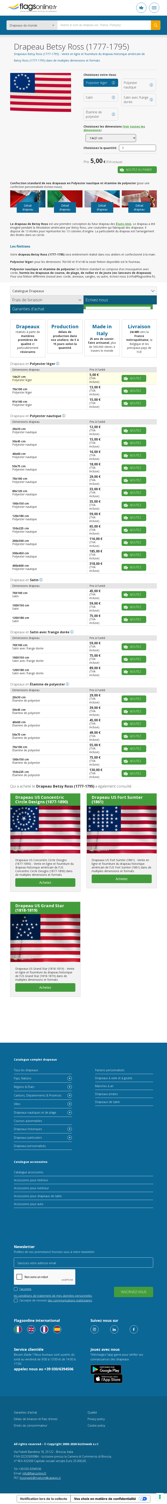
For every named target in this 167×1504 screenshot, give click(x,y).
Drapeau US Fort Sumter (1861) (117, 799)
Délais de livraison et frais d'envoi (35, 1419)
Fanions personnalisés (109, 1070)
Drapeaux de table (107, 1102)
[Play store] (105, 1369)
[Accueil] (32, 7)
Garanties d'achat (25, 1412)
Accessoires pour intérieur (31, 1180)
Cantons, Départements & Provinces (38, 1095)
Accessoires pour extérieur (31, 1188)
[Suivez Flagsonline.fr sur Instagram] (94, 1329)
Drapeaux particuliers (28, 1137)
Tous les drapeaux (26, 1070)
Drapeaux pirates (106, 1094)
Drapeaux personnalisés (30, 1146)
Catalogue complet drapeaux (35, 1059)
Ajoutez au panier (139, 170)
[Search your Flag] (155, 25)
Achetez (45, 882)
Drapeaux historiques (28, 1129)
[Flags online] (31, 1329)
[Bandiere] (18, 1329)
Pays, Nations (22, 1078)
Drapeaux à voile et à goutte (113, 1078)
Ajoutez (135, 378)
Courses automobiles (28, 1121)
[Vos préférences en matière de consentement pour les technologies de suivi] (160, 1497)
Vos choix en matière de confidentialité (105, 1499)
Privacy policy (96, 1419)
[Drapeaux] (44, 1329)
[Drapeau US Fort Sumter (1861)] (122, 829)
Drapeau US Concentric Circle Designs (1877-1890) (41, 799)
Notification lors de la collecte (43, 1499)
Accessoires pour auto (28, 1204)
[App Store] (108, 1378)
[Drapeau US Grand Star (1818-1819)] (45, 938)
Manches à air (104, 1086)
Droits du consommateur (30, 1425)
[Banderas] (57, 1329)
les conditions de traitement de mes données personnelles (53, 1296)
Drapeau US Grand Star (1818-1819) (39, 908)
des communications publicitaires (70, 1300)
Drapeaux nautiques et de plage (35, 1112)
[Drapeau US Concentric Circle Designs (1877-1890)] (45, 829)
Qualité (92, 1412)
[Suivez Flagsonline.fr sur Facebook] (134, 1329)
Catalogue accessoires (30, 1162)
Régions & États (24, 1087)
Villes (17, 1104)
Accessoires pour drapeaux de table (38, 1196)
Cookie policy (96, 1425)
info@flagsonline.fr (34, 1473)
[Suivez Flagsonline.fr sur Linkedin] (114, 1329)
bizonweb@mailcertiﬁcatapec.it (40, 1478)
